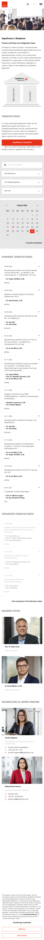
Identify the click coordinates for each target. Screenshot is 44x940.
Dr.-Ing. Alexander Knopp (15, 498)
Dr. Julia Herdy (11, 324)
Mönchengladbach (21, 747)
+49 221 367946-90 (15, 796)
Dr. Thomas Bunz (12, 586)
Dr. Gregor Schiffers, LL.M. (15, 279)
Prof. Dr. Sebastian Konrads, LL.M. (18, 376)
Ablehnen (22, 929)
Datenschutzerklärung (30, 914)
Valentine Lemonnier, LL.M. (16, 402)
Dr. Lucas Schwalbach (13, 540)
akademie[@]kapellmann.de (18, 799)
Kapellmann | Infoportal (22, 142)
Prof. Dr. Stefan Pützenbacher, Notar (19, 538)
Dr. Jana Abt (10, 322)
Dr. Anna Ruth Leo (12, 536)
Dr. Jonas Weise (11, 588)
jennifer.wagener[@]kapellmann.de (20, 753)
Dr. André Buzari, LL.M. (14, 300)
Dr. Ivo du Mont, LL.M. (14, 348)
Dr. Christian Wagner (13, 405)
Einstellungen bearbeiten (22, 922)
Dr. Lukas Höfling (12, 374)
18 (13, 227)
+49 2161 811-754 (15, 750)
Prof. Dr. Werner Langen (14, 495)
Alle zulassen (22, 935)
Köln (16, 794)
